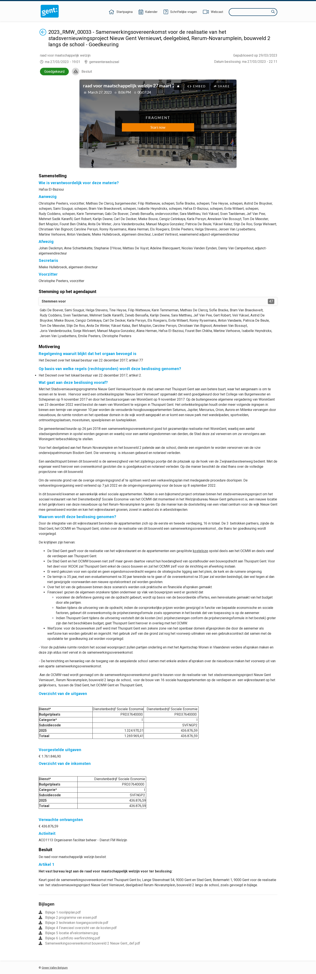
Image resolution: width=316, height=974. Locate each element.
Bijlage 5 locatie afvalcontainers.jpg (71, 933)
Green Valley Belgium (55, 967)
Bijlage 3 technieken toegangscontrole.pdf (76, 923)
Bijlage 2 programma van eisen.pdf (71, 917)
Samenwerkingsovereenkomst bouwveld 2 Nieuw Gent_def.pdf (92, 943)
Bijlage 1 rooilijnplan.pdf (63, 912)
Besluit (86, 71)
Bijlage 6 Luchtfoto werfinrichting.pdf (72, 938)
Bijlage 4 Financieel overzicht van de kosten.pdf (81, 928)
